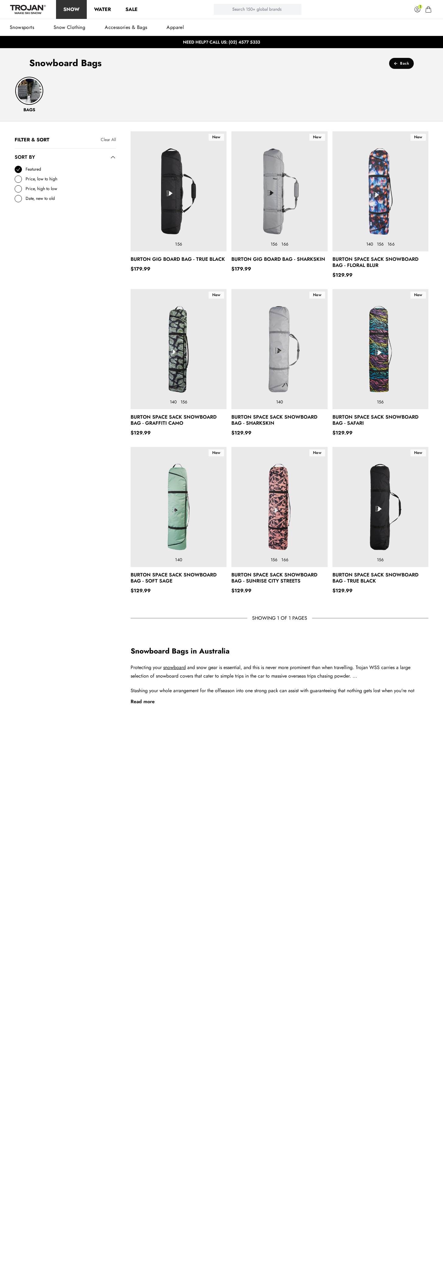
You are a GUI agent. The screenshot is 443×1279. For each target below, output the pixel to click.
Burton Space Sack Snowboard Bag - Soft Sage (173, 578)
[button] (428, 9)
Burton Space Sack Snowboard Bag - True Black (375, 578)
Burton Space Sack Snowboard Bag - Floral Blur (375, 262)
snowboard (174, 667)
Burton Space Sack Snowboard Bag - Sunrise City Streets (274, 578)
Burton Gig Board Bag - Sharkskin (278, 259)
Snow (71, 9)
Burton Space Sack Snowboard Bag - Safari (375, 420)
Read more (143, 701)
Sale (131, 9)
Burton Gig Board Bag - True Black (178, 259)
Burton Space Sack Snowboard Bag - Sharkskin (274, 420)
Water (102, 9)
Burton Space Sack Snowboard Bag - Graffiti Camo (173, 420)
